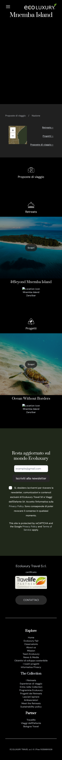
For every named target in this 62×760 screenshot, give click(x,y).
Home (31, 637)
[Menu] (8, 6)
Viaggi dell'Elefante (31, 723)
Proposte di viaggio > (41, 144)
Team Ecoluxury (31, 653)
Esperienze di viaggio (31, 683)
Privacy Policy (16, 506)
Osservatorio (31, 644)
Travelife (31, 719)
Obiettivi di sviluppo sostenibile (31, 660)
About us (31, 647)
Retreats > (47, 127)
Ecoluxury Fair (31, 640)
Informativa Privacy (31, 667)
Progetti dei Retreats (31, 693)
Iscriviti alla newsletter (31, 478)
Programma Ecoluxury (31, 690)
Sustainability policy (31, 706)
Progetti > (48, 136)
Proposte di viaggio (15, 115)
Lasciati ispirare (31, 696)
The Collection (31, 674)
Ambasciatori (31, 700)
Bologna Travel (31, 726)
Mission (31, 650)
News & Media (31, 657)
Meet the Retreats (31, 703)
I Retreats (31, 680)
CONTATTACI (31, 600)
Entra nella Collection (31, 686)
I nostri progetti (31, 663)
